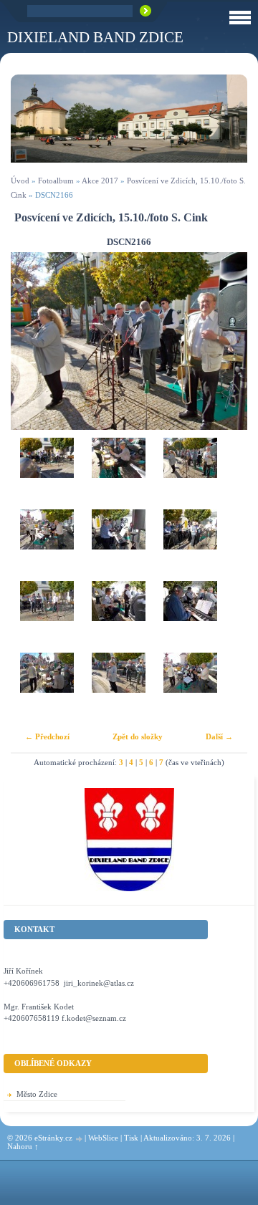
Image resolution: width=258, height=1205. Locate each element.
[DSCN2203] (118, 473)
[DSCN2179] (118, 545)
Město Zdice (36, 1094)
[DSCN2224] (118, 688)
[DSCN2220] (46, 688)
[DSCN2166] (190, 473)
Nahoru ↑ (23, 1146)
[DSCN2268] (190, 688)
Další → (219, 736)
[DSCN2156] (46, 473)
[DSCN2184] (190, 545)
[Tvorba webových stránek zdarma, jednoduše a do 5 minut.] (80, 1139)
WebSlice (103, 1137)
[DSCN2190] (46, 617)
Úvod (20, 180)
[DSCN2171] (46, 545)
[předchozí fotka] (34, 341)
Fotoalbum (56, 180)
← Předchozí (47, 736)
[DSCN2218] (190, 617)
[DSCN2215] (118, 617)
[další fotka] (224, 341)
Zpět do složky (138, 736)
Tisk (131, 1137)
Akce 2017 (100, 180)
